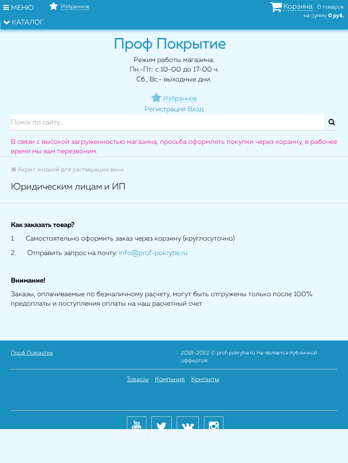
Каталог (27, 22)
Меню (21, 8)
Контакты (205, 379)
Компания (170, 379)
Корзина (298, 6)
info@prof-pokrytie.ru (153, 253)
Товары (137, 379)
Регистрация (165, 109)
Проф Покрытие (32, 353)
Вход (195, 109)
